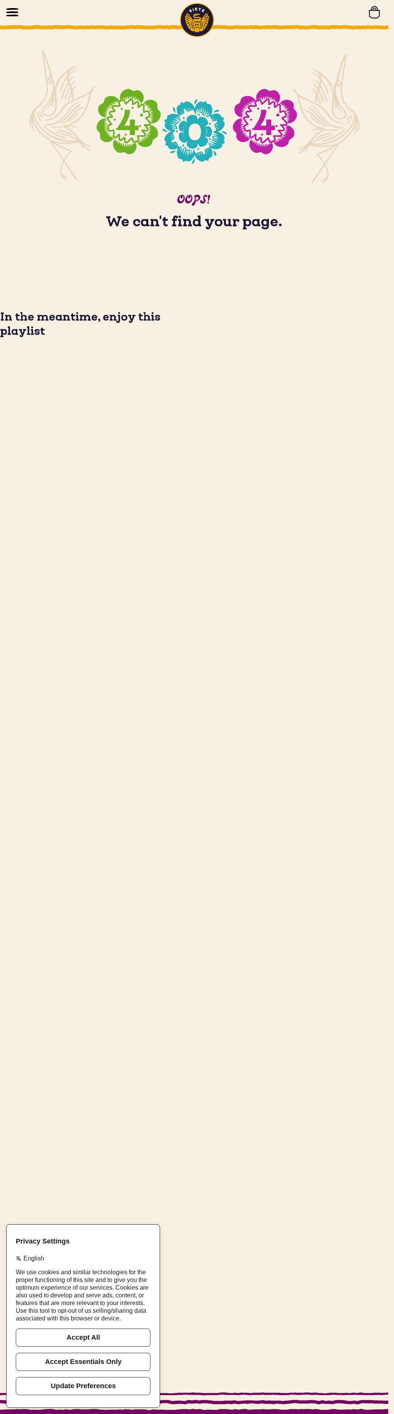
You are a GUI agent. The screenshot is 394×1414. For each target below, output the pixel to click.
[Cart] (374, 12)
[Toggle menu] (12, 12)
